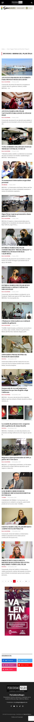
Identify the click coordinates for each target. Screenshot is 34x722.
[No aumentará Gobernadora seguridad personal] (17, 169)
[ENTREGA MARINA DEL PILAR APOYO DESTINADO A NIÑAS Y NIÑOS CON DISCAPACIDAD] (17, 274)
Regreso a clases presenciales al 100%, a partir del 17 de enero (16, 458)
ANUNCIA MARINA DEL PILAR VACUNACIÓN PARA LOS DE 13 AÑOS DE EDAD (16, 113)
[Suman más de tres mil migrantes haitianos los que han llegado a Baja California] (17, 377)
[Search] (31, 2)
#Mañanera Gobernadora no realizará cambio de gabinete (16, 322)
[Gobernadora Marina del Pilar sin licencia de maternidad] (17, 344)
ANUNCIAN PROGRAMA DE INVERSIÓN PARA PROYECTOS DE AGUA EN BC (16, 78)
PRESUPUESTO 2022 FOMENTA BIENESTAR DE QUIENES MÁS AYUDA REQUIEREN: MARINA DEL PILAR (15, 562)
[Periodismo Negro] (17, 2)
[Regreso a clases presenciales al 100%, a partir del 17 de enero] (17, 447)
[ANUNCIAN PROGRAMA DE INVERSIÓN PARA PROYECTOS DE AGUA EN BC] (17, 67)
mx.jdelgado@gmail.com (20, 702)
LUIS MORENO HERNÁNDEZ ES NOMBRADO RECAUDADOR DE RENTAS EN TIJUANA (16, 493)
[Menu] (3, 2)
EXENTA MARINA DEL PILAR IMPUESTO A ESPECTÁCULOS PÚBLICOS (16, 528)
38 (26, 581)
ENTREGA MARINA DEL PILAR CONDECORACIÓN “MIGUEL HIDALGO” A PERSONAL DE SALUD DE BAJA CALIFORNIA (16, 251)
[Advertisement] (17, 30)
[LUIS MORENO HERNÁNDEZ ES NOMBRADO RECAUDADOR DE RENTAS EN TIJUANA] (17, 480)
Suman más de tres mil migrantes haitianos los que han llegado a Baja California (15, 390)
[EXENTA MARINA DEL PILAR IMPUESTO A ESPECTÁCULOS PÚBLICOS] (17, 516)
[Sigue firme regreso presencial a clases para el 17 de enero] (17, 203)
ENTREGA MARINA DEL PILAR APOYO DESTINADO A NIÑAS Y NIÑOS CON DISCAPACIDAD (16, 287)
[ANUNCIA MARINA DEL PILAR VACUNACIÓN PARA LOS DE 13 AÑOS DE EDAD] (17, 100)
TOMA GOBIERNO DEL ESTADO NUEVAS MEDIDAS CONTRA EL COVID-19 (16, 148)
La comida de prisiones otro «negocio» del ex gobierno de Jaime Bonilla (16, 425)
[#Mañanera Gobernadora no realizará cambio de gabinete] (17, 310)
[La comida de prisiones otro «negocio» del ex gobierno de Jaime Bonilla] (17, 413)
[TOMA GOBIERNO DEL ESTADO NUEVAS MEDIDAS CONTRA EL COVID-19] (17, 136)
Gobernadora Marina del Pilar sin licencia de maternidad (14, 355)
